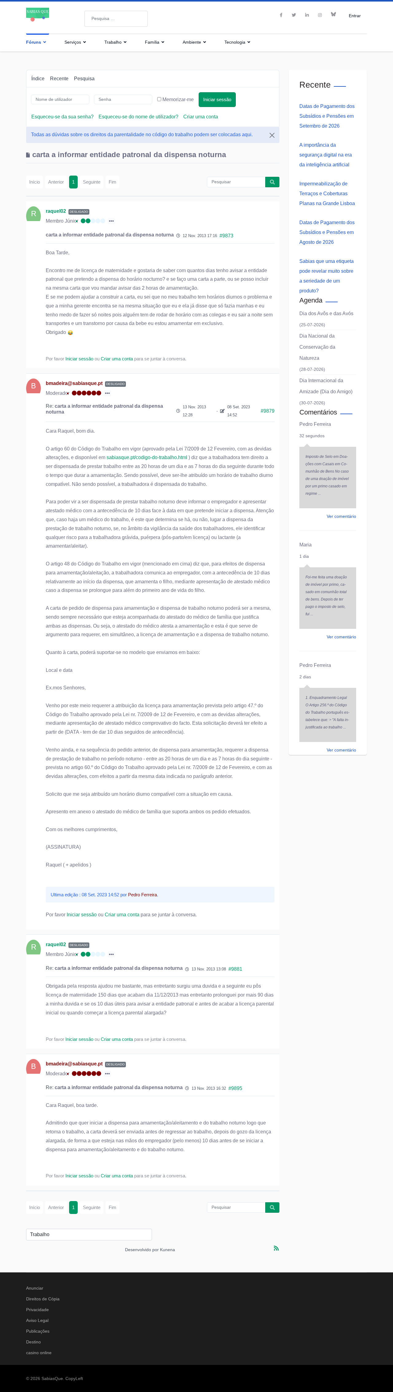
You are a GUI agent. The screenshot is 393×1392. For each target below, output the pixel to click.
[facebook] (281, 15)
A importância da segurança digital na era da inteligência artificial (325, 154)
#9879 (267, 411)
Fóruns (33, 42)
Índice (38, 78)
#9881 (235, 969)
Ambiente (192, 42)
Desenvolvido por (142, 1249)
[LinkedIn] (307, 15)
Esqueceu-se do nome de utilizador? (138, 116)
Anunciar (34, 1288)
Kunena (167, 1249)
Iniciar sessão (217, 99)
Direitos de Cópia (43, 1298)
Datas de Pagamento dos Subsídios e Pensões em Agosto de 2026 (327, 232)
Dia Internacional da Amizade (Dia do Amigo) (325, 386)
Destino (33, 1341)
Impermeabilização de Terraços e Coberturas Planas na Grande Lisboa (327, 193)
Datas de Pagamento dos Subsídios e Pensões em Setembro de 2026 (327, 116)
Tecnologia (234, 42)
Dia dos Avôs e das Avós (326, 313)
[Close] (272, 135)
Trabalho (113, 42)
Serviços (72, 42)
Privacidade (37, 1309)
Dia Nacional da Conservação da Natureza (317, 347)
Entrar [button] (355, 15)
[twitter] (294, 15)
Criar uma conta (200, 116)
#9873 (226, 235)
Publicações (37, 1331)
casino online (39, 1352)
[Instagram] (320, 15)
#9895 (235, 1088)
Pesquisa (84, 78)
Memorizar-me (178, 99)
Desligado (79, 211)
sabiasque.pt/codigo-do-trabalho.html (147, 457)
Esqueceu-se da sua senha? (62, 116)
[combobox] (116, 19)
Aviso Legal (37, 1320)
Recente (59, 78)
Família (152, 42)
